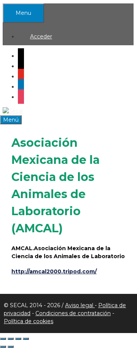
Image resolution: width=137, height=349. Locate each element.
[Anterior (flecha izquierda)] (3, 347)
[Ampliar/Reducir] (3, 339)
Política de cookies (28, 321)
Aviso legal (80, 305)
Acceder (41, 36)
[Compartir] (18, 339)
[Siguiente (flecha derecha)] (11, 347)
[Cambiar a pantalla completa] (11, 339)
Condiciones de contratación (73, 313)
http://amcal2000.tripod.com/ (54, 271)
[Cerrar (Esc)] (26, 339)
